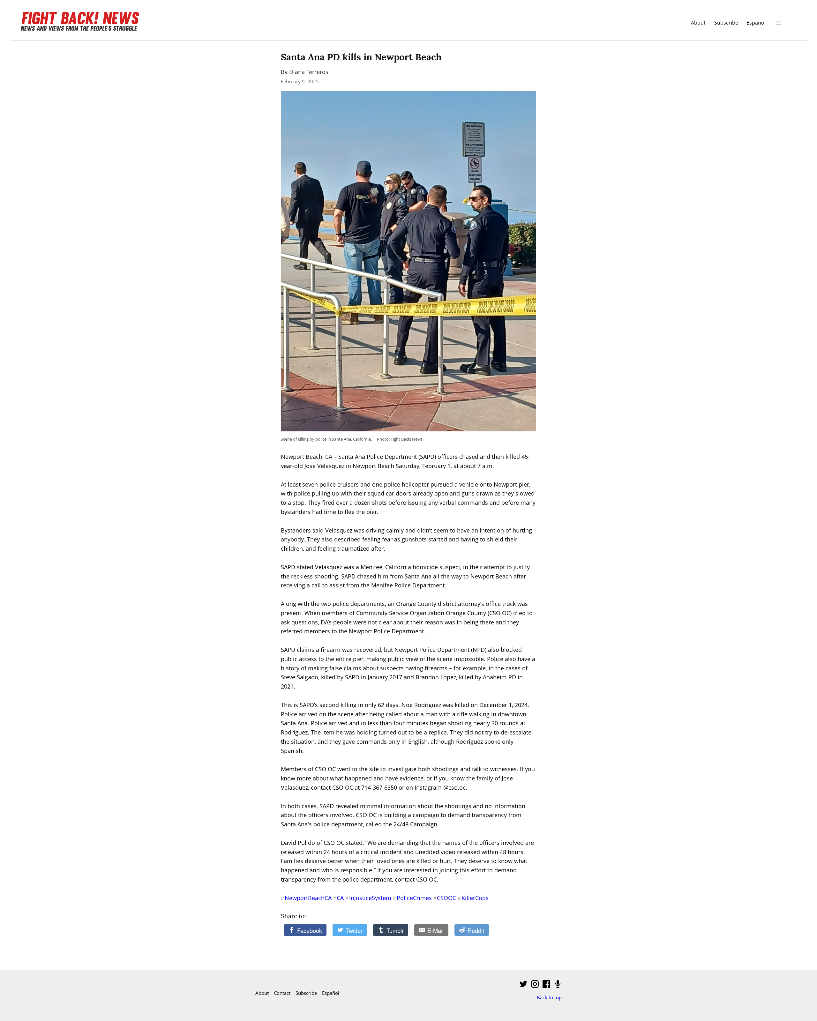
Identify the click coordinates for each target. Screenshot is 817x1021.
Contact (282, 993)
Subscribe (726, 22)
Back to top (549, 997)
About (698, 22)
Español (756, 22)
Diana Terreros (308, 72)
